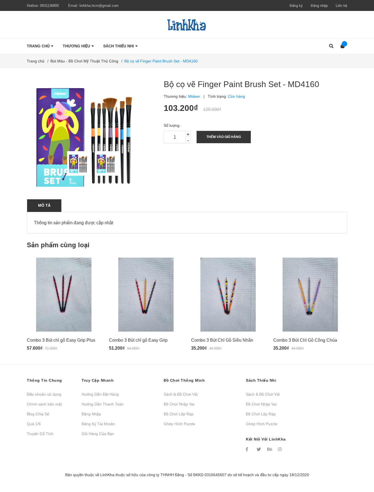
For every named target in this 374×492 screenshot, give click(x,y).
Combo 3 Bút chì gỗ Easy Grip (138, 340)
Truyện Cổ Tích (40, 433)
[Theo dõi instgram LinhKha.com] (280, 449)
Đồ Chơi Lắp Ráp (179, 414)
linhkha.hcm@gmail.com (99, 6)
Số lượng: (172, 125)
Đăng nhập (319, 6)
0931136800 (49, 6)
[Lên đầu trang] (359, 465)
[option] (78, 163)
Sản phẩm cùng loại (58, 245)
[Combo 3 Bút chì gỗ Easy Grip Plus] (64, 295)
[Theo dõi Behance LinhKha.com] (270, 449)
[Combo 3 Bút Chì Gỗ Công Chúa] (310, 295)
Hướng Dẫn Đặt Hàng (100, 394)
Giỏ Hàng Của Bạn (98, 433)
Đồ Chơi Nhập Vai (179, 404)
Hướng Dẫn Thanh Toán (102, 404)
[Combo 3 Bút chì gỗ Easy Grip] (146, 295)
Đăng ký (296, 6)
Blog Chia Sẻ (38, 414)
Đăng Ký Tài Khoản (98, 424)
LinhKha (107, 475)
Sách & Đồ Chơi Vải (181, 394)
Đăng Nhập (91, 414)
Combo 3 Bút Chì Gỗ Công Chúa (305, 340)
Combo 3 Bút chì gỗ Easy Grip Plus (61, 340)
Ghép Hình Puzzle (179, 424)
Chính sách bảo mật (44, 404)
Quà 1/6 (34, 424)
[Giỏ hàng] (340, 46)
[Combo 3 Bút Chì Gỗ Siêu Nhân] (228, 295)
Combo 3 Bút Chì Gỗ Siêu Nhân (222, 340)
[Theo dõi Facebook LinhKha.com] (248, 449)
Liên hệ (341, 6)
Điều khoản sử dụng (44, 394)
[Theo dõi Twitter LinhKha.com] (259, 449)
